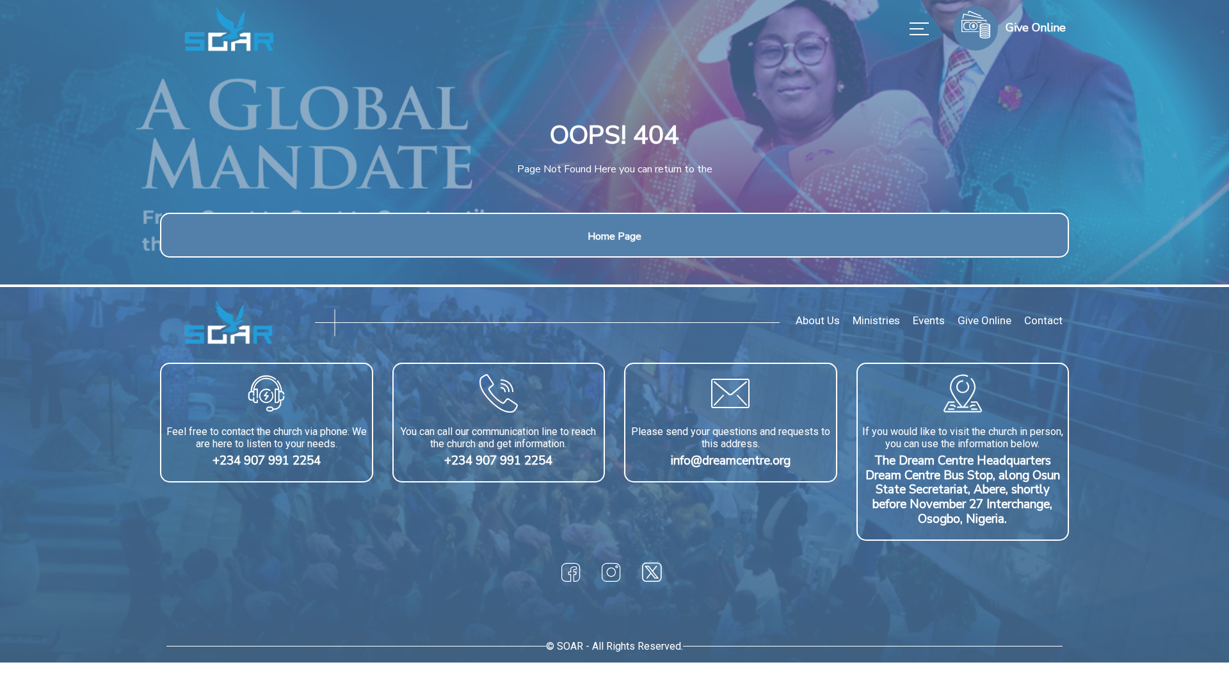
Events (929, 320)
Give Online (984, 320)
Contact (1043, 320)
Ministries (876, 320)
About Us (818, 320)
